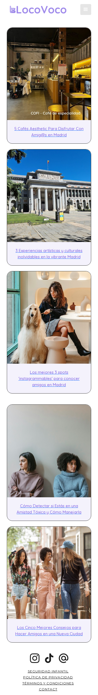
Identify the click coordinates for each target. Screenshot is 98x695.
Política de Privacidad (48, 677)
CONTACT (48, 689)
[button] (85, 9)
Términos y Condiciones (48, 683)
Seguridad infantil (48, 671)
